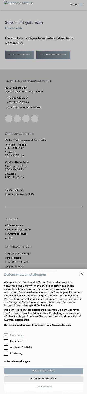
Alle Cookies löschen (59, 325)
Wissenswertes (14, 225)
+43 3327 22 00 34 (18, 102)
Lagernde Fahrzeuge (17, 254)
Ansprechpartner (53, 54)
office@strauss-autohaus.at (24, 107)
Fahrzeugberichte (15, 234)
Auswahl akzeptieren (43, 379)
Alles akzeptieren (44, 370)
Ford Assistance (14, 190)
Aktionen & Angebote (18, 230)
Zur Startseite (19, 54)
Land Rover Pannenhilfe (19, 194)
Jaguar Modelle (14, 267)
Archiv (9, 238)
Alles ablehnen (43, 387)
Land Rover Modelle (17, 262)
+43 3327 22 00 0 (17, 98)
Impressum (38, 325)
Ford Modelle (13, 258)
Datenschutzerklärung (17, 325)
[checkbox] (6, 335)
